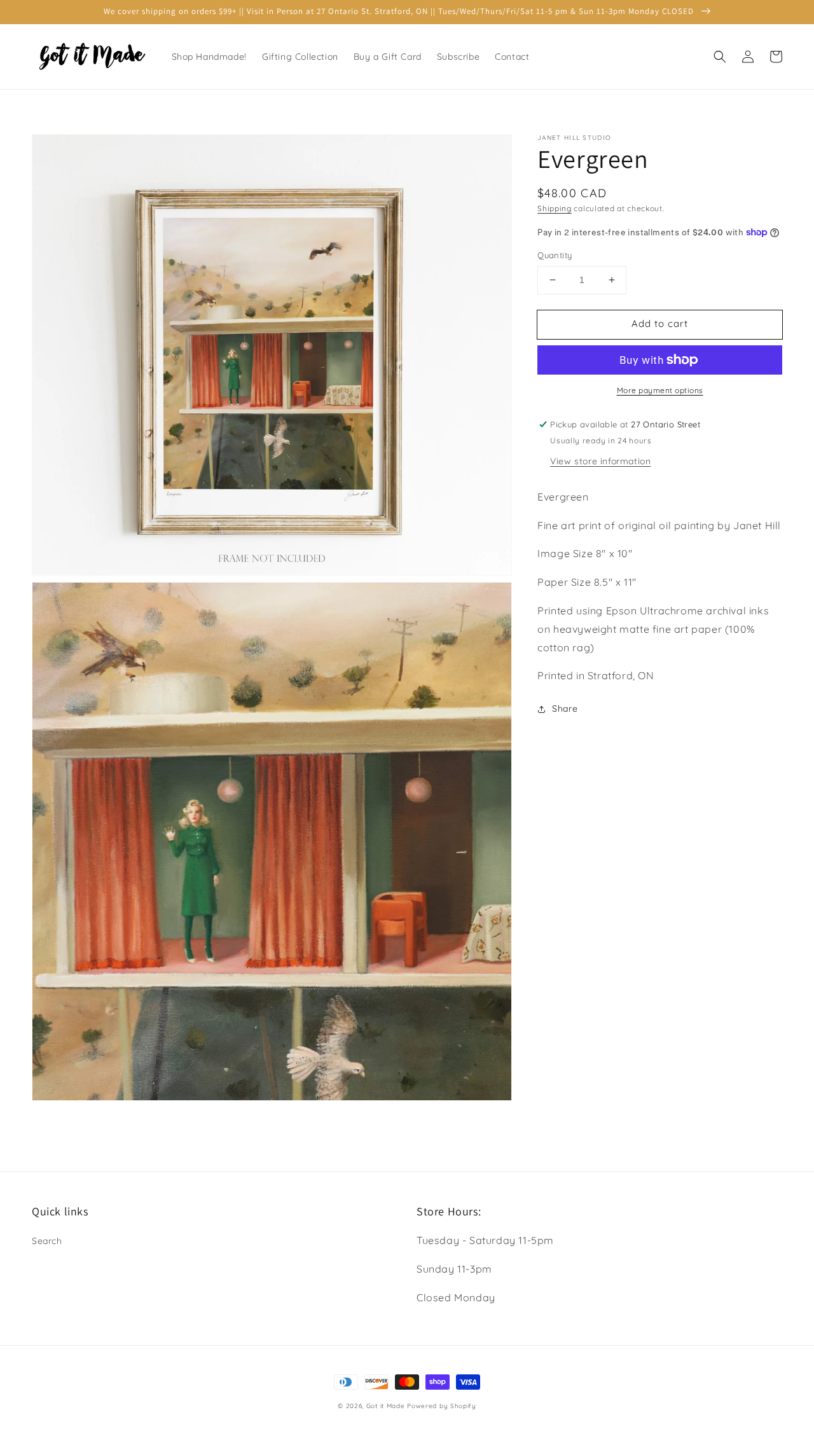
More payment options (660, 390)
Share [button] (564, 708)
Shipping (554, 208)
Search (47, 1241)
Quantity (554, 255)
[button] (720, 57)
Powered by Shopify (441, 1406)
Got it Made (385, 1406)
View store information (600, 461)
